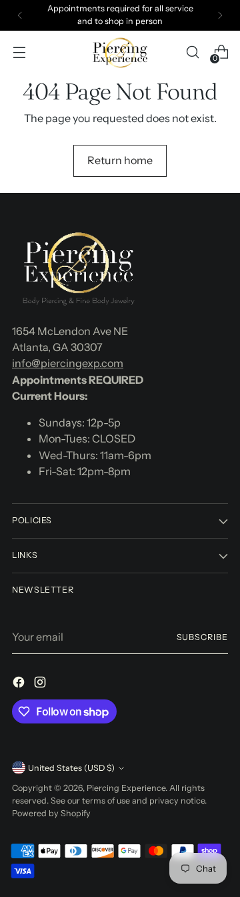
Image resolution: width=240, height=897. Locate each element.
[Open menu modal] (19, 52)
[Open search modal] (192, 52)
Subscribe (202, 637)
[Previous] (20, 15)
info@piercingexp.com (67, 363)
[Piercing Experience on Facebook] (20, 684)
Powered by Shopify (51, 813)
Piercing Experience (126, 788)
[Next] (220, 15)
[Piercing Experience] (120, 52)
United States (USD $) (71, 768)
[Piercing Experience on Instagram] (41, 684)
